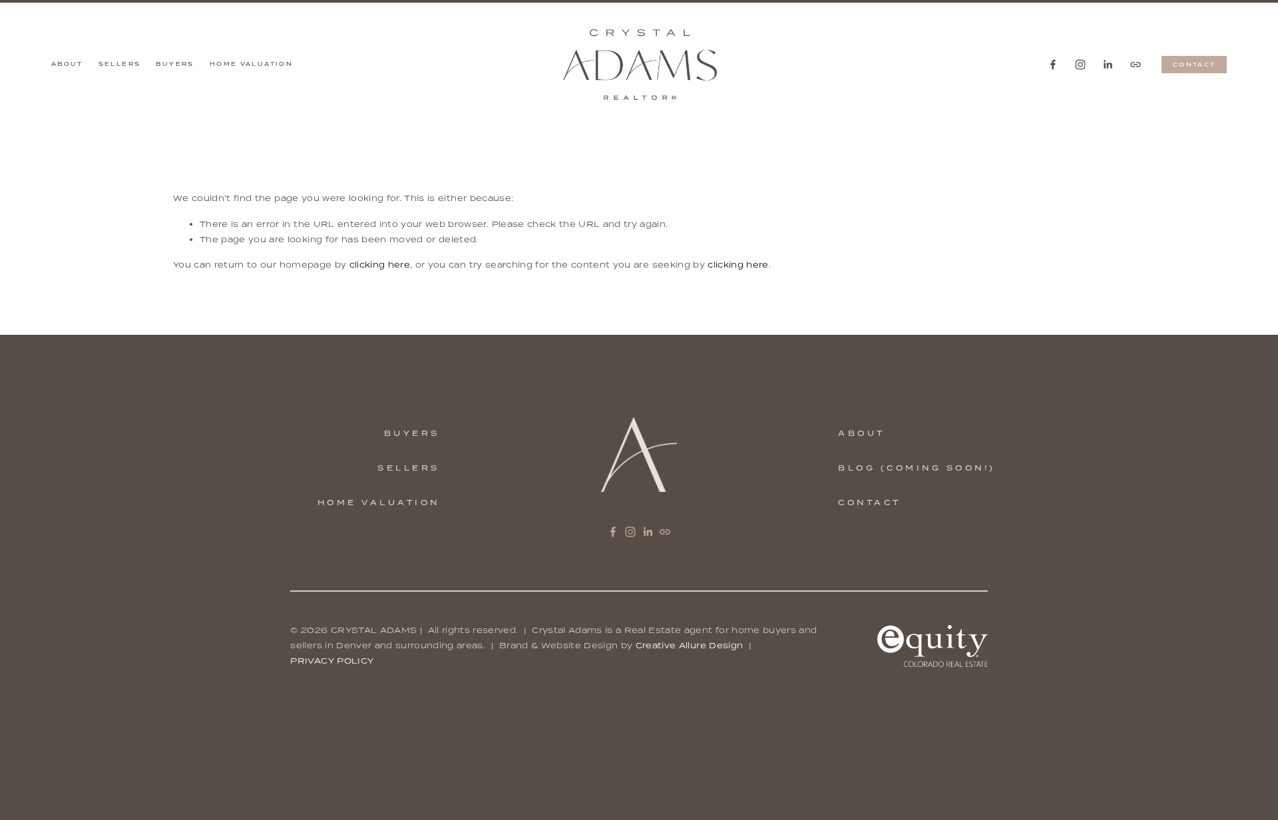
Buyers (175, 64)
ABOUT (861, 433)
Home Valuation (251, 64)
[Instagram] (1080, 65)
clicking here (379, 265)
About (67, 64)
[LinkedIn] (1108, 65)
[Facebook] (1053, 65)
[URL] (1136, 65)
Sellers (120, 64)
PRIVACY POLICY (331, 661)
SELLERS (408, 468)
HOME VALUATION (379, 502)
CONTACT (1194, 65)
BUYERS (412, 433)
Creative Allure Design (690, 645)
